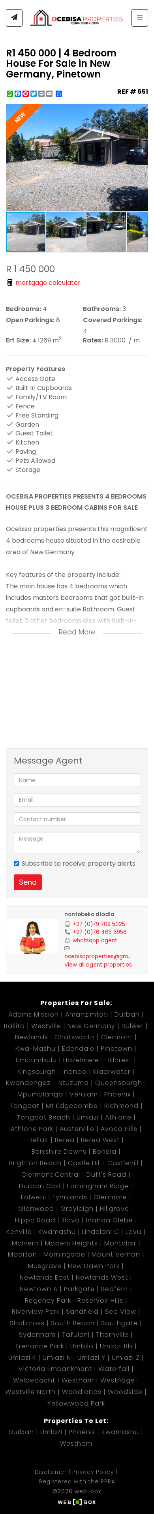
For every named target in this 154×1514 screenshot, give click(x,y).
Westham (78, 1380)
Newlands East (44, 1277)
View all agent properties (98, 965)
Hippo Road (35, 1220)
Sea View (120, 1311)
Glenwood (36, 1208)
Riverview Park (36, 1311)
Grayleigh (77, 1208)
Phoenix (117, 1094)
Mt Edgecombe (72, 1105)
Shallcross (27, 1323)
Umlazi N (57, 1357)
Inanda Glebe (109, 1220)
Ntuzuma (73, 1082)
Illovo (71, 1220)
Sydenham (37, 1334)
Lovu (133, 1231)
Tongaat (24, 1105)
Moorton (22, 1254)
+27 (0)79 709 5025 (99, 924)
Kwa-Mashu (35, 1048)
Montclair (120, 1243)
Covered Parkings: (113, 320)
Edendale (78, 1048)
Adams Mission (33, 1014)
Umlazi (88, 1117)
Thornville (112, 1334)
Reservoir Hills (100, 1300)
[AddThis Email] (50, 94)
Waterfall (114, 1368)
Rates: (93, 340)
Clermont (117, 1037)
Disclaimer (51, 1472)
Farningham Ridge (98, 1186)
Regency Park (48, 1300)
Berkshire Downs (59, 1151)
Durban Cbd (40, 1186)
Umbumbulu (36, 1060)
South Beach (73, 1323)
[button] (141, 111)
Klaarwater (111, 1071)
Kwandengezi (29, 1082)
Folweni (33, 1197)
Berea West (100, 1140)
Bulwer (133, 1026)
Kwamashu (57, 1231)
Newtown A (39, 1289)
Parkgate (79, 1289)
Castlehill (123, 1163)
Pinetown (116, 1048)
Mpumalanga (40, 1094)
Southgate (119, 1323)
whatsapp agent (95, 940)
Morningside (64, 1254)
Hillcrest (118, 1060)
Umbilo (82, 1346)
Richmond (121, 1105)
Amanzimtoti (86, 1014)
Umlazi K (22, 1357)
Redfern (114, 1289)
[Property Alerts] (14, 18)
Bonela (104, 1151)
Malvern (25, 1243)
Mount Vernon (116, 1254)
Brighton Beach (35, 1163)
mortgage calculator (47, 282)
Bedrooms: (23, 309)
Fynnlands (70, 1197)
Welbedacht (34, 1380)
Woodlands (81, 1391)
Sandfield (82, 1311)
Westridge (117, 1380)
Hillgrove (114, 1208)
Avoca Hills (119, 1128)
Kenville (19, 1231)
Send (28, 882)
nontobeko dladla (89, 914)
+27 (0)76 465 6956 (100, 932)
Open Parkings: (30, 320)
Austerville (77, 1128)
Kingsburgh (36, 1071)
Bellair (38, 1140)
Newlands (31, 1037)
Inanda (74, 1071)
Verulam (83, 1094)
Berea (65, 1140)
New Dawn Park (94, 1265)
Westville (46, 1026)
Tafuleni (76, 1334)
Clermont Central (50, 1174)
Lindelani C (100, 1231)
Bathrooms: (102, 309)
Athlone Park (32, 1128)
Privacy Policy (93, 1472)
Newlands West (102, 1277)
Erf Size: (18, 340)
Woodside (125, 1391)
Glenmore (110, 1197)
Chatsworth (74, 1037)
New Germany (91, 1026)
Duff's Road (106, 1174)
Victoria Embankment (55, 1368)
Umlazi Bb (116, 1346)
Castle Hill (84, 1163)
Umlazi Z (126, 1357)
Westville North (30, 1391)
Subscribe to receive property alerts (78, 863)
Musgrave (45, 1265)
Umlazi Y (91, 1357)
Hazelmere (81, 1060)
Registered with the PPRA (77, 1481)
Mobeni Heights (71, 1243)
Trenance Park (39, 1346)
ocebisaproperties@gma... (99, 956)
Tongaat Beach (43, 1117)
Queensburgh (118, 1082)
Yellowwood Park (76, 1403)
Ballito (14, 1026)
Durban (127, 1014)
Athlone (118, 1117)
